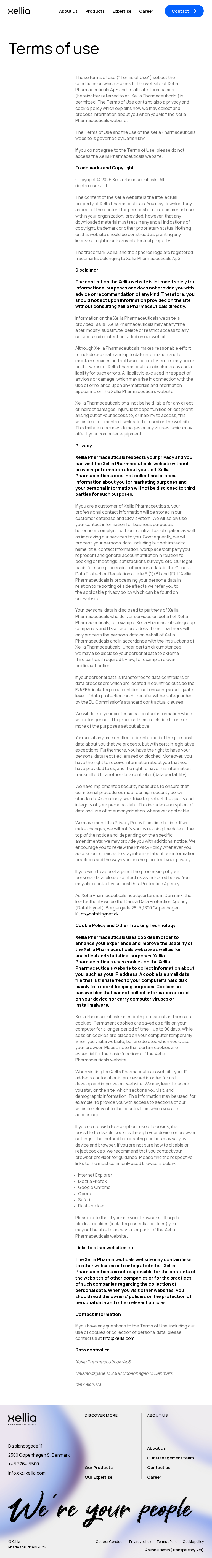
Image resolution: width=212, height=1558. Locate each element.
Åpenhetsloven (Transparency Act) (174, 1550)
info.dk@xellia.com (27, 1473)
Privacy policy (140, 1541)
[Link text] (19, 11)
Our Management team (170, 1458)
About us (156, 1448)
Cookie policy (193, 1541)
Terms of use (167, 1541)
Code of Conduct (110, 1541)
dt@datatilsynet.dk (100, 914)
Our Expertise (98, 1477)
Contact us (158, 1467)
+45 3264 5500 (23, 1464)
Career (154, 1477)
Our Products (99, 1467)
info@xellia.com (118, 1338)
